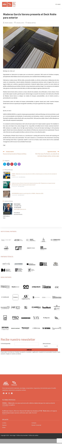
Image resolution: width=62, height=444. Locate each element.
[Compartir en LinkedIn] (15, 164)
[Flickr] (11, 393)
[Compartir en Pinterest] (11, 164)
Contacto (34, 423)
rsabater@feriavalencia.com (20, 209)
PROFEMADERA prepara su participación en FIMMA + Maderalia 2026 (27, 193)
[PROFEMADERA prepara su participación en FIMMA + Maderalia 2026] (6, 194)
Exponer (4, 425)
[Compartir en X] (4, 164)
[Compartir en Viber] (19, 164)
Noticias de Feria (32, 23)
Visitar (4, 427)
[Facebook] (3, 393)
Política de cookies (33, 435)
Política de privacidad (22, 435)
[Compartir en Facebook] (8, 164)
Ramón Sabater (9, 23)
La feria (4, 423)
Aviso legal (12, 435)
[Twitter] (6, 393)
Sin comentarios (22, 177)
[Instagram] (9, 393)
